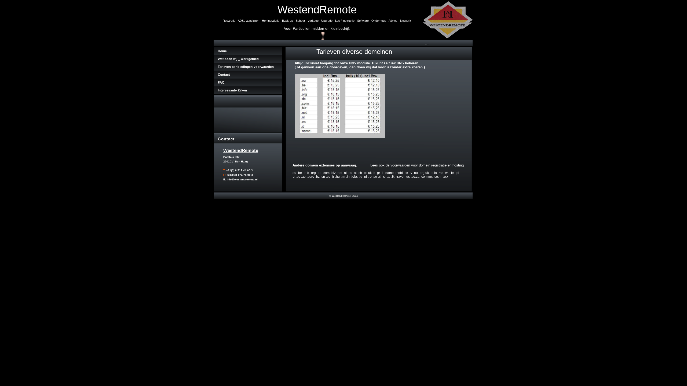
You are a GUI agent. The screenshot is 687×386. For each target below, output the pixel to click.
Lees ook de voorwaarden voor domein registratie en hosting (417, 165)
